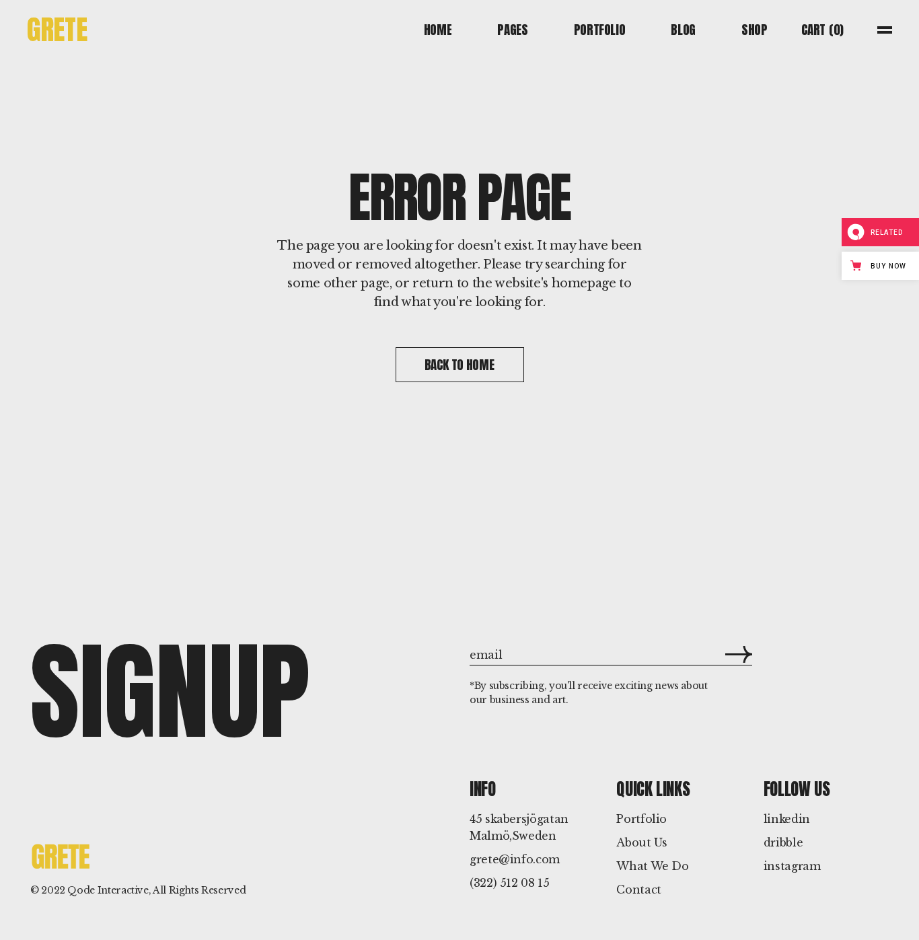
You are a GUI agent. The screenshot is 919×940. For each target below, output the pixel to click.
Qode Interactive (107, 890)
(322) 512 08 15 (510, 883)
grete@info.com (515, 859)
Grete (57, 29)
